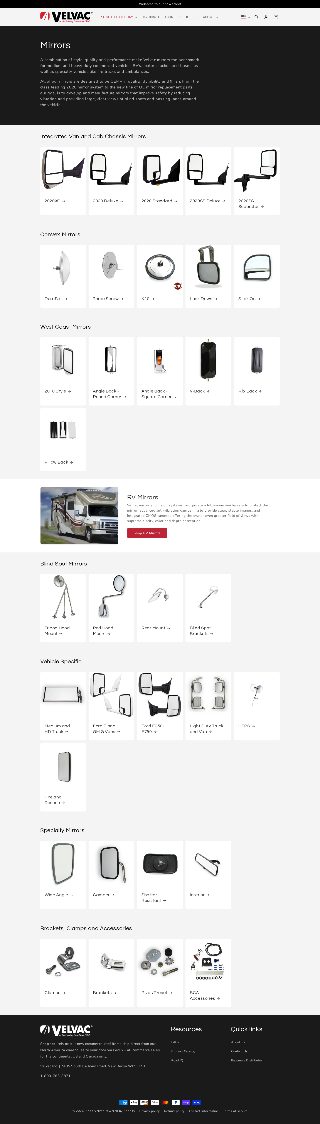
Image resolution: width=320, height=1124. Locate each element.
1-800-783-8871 (55, 1075)
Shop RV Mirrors (147, 533)
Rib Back (247, 391)
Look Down (201, 299)
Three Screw (106, 299)
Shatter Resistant (151, 898)
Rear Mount (153, 628)
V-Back (197, 391)
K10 (145, 299)
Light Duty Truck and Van (207, 729)
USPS (244, 726)
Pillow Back (56, 462)
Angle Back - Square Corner (156, 394)
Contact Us (239, 1051)
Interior (197, 895)
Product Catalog (183, 1051)
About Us (238, 1042)
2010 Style (55, 391)
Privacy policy (149, 1111)
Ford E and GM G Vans (104, 729)
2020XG (53, 201)
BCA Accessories (202, 996)
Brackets (102, 993)
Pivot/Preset (154, 993)
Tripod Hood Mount (57, 631)
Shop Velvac (95, 1111)
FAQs (175, 1042)
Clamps (53, 993)
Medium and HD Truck (57, 729)
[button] (119, 17)
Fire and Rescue (53, 800)
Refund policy (174, 1111)
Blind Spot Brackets (200, 631)
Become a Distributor (246, 1060)
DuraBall (53, 299)
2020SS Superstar (248, 204)
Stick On (247, 299)
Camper (101, 895)
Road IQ (177, 1060)
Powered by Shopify (120, 1111)
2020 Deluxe (105, 201)
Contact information (204, 1111)
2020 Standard (156, 201)
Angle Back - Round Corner (107, 394)
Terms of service (235, 1111)
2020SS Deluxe (205, 201)
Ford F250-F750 (152, 729)
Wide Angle (56, 895)
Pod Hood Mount (103, 631)
